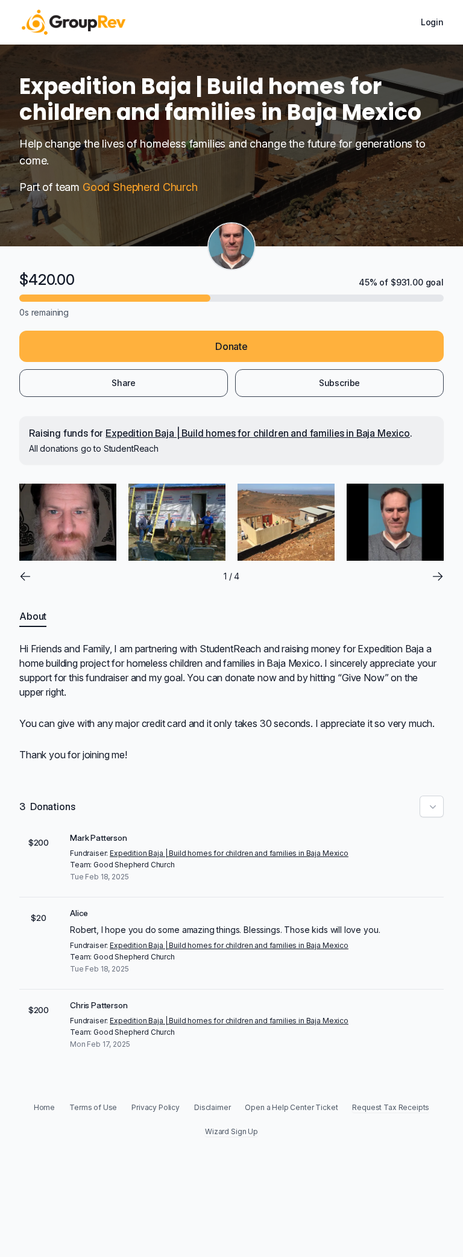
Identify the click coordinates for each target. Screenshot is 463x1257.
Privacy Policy (155, 1107)
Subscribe (340, 383)
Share (124, 383)
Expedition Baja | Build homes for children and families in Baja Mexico (258, 433)
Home (44, 1107)
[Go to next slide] (438, 576)
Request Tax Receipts (390, 1107)
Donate (231, 346)
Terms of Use (93, 1107)
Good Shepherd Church (140, 187)
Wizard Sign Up (231, 1131)
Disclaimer (212, 1107)
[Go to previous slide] (25, 576)
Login (432, 22)
